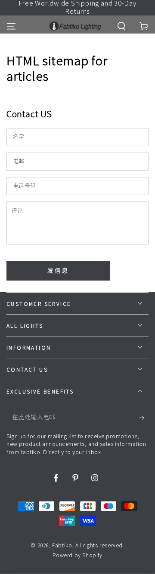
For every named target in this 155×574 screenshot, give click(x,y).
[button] (121, 26)
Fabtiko (62, 545)
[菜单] (11, 26)
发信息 (58, 271)
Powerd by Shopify (77, 555)
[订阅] (144, 417)
